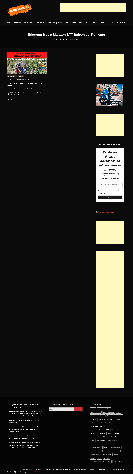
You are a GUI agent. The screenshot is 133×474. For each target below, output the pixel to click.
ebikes (105, 437)
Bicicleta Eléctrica (96, 412)
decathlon (94, 433)
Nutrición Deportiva (96, 447)
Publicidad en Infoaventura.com (53, 469)
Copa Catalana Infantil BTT (98, 426)
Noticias (21, 76)
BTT (12, 93)
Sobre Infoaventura (27, 469)
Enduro (117, 437)
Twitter (76, 469)
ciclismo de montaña (97, 423)
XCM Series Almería (16, 95)
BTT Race (17, 23)
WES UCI (106, 458)
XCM (115, 461)
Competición (109, 423)
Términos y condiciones (118, 469)
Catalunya (118, 419)
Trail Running (84, 23)
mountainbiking (113, 440)
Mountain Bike (41, 93)
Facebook (67, 469)
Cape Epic (94, 419)
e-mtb (92, 437)
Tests (95, 23)
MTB (8, 95)
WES (99, 458)
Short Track (116, 451)
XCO (120, 461)
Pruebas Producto (115, 447)
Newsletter (38, 469)
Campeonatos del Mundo (115, 415)
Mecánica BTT (63, 23)
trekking (116, 454)
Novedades (28, 23)
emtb (110, 437)
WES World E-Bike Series (98, 461)
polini (106, 447)
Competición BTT (12, 76)
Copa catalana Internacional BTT (100, 430)
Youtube (92, 469)
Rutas (74, 23)
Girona (93, 440)
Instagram (84, 469)
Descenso (102, 433)
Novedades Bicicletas (102, 444)
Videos (103, 23)
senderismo (107, 451)
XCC (109, 461)
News (8, 23)
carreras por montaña (106, 419)
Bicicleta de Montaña (104, 408)
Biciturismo (40, 23)
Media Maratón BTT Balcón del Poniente (25, 93)
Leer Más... (10, 99)
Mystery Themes (35, 472)
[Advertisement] (93, 7)
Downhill (110, 433)
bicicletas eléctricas (109, 412)
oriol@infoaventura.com (23, 79)
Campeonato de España (98, 415)
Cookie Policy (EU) (103, 469)
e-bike (117, 433)
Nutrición (51, 23)
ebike (98, 437)
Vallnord (93, 458)
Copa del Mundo (117, 430)
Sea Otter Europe (96, 451)
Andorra (93, 408)
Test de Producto (96, 454)
